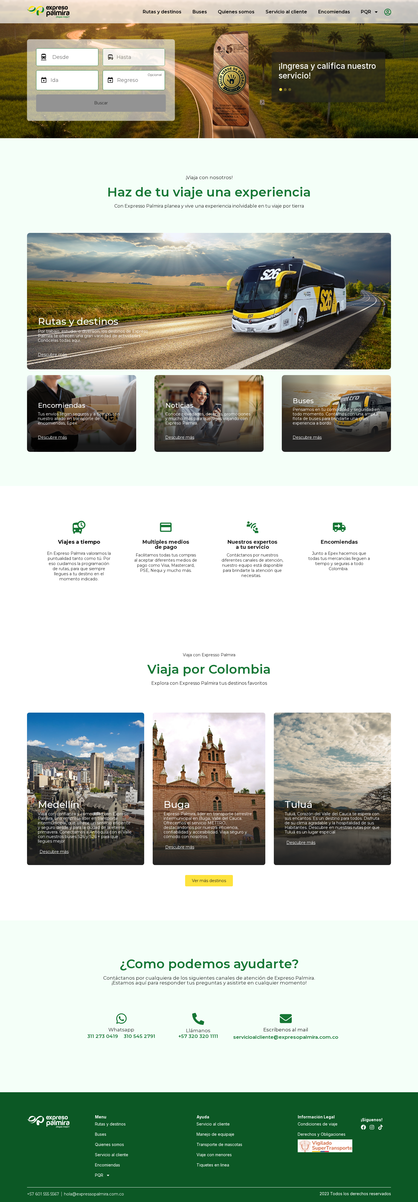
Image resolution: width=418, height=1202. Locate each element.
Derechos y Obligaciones (321, 1134)
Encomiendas (334, 12)
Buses (200, 12)
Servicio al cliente (286, 12)
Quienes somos (236, 12)
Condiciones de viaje (318, 1124)
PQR (366, 12)
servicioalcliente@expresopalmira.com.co (285, 1037)
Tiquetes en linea (212, 1164)
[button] (280, 89)
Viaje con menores (214, 1154)
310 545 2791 (139, 1036)
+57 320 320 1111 (198, 1036)
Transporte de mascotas (219, 1144)
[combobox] (72, 57)
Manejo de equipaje (215, 1134)
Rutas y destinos (162, 12)
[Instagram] (371, 1127)
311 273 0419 (102, 1036)
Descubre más (54, 851)
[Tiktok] (380, 1127)
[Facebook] (363, 1127)
